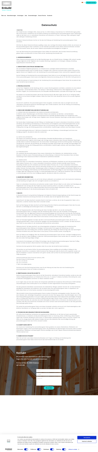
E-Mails (39, 374)
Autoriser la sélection (87, 441)
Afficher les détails (72, 449)
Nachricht (39, 378)
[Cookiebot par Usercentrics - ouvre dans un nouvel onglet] (8, 449)
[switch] (39, 449)
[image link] (6, 5)
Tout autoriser (87, 437)
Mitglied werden (91, 2)
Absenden (49, 388)
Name (38, 370)
